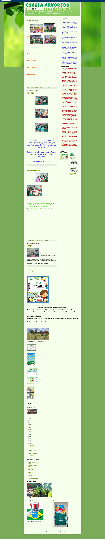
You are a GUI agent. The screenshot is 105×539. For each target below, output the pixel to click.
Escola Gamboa (30, 468)
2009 (29, 442)
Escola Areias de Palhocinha (33, 462)
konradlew (55, 531)
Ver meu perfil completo (73, 174)
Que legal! (29, 246)
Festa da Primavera (32, 20)
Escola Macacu (30, 471)
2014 (29, 433)
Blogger (64, 531)
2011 (29, 438)
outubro (30, 449)
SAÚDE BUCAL (30, 93)
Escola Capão (30, 464)
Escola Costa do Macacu (32, 465)
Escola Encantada (31, 466)
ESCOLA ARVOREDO (73, 158)
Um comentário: (45, 240)
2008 (29, 443)
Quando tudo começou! (33, 170)
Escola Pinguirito (31, 472)
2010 (29, 440)
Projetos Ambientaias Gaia (33, 478)
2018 (29, 426)
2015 (29, 431)
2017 (29, 427)
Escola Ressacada (31, 474)
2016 (29, 429)
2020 (29, 422)
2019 (29, 424)
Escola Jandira (30, 469)
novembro (31, 447)
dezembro (31, 445)
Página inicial (46, 269)
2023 (29, 419)
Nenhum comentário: (46, 87)
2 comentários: (45, 266)
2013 (29, 435)
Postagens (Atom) (33, 271)
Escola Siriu (30, 475)
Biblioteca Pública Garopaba (33, 461)
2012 (29, 436)
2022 (29, 420)
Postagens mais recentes (32, 269)
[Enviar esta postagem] (51, 87)
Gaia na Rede (30, 477)
